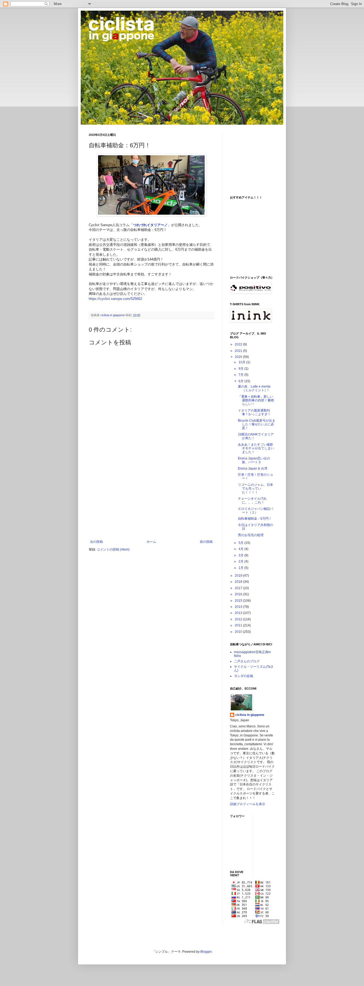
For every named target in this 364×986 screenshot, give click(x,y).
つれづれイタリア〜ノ (150, 225)
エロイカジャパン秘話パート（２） (255, 510)
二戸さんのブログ (247, 661)
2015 (239, 600)
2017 (239, 588)
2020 (239, 357)
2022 (239, 344)
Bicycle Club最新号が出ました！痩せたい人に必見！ (256, 424)
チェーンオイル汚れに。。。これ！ (252, 500)
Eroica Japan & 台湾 (252, 468)
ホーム (151, 542)
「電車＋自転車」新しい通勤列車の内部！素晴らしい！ (256, 400)
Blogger (206, 952)
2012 (239, 619)
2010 (239, 632)
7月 (241, 375)
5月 (241, 543)
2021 (239, 351)
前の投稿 (206, 542)
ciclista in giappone (249, 715)
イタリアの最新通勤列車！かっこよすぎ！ (254, 412)
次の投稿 (96, 542)
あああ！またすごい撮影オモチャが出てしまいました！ (256, 448)
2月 (241, 561)
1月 (241, 568)
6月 (241, 381)
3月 (241, 555)
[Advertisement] (151, 500)
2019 (239, 575)
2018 (239, 582)
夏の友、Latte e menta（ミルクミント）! (254, 388)
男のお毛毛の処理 (251, 535)
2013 (239, 613)
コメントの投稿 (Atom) (113, 549)
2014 (239, 607)
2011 (239, 625)
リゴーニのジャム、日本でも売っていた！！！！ (255, 488)
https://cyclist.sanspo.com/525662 (115, 299)
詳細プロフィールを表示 (247, 804)
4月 (241, 549)
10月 (242, 362)
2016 (239, 594)
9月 (241, 368)
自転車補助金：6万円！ (255, 518)
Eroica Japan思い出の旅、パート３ (254, 460)
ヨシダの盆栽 (243, 676)
